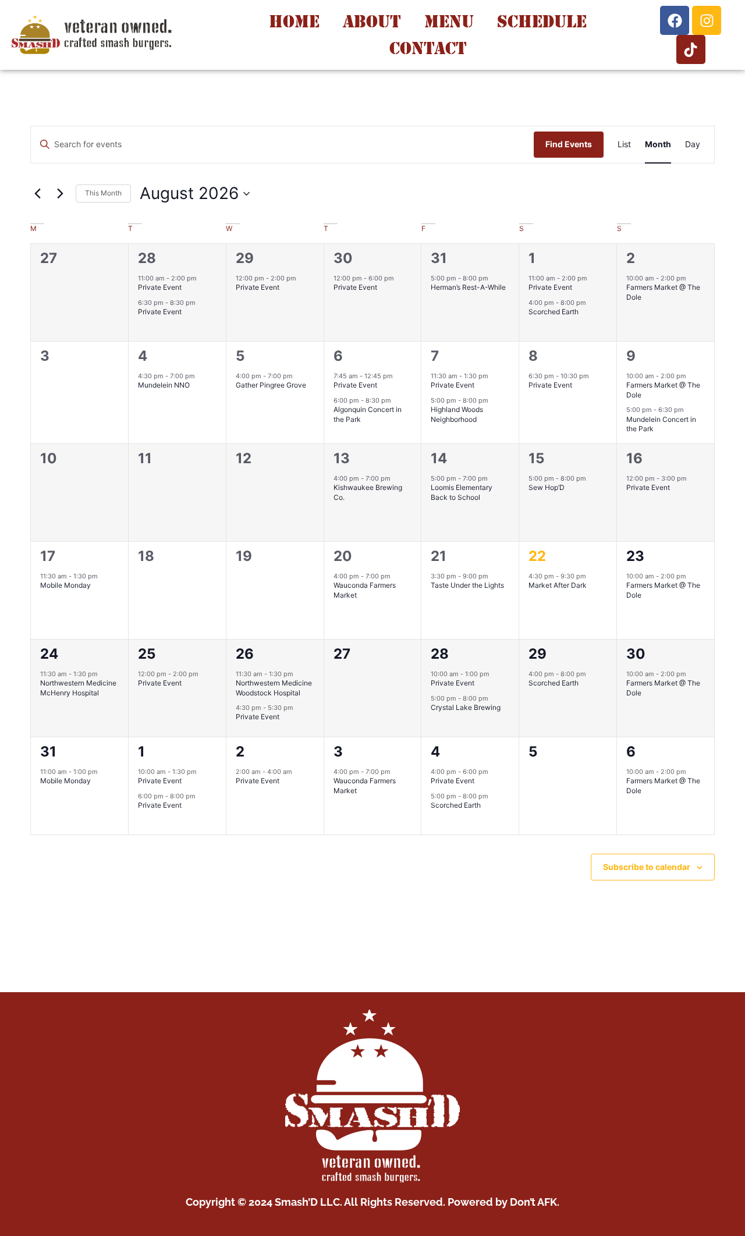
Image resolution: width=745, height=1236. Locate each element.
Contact (428, 48)
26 (245, 653)
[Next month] (60, 194)
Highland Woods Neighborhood (457, 414)
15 (536, 458)
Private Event (160, 287)
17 (47, 556)
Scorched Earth (553, 311)
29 (245, 258)
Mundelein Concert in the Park (661, 424)
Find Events (568, 144)
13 (342, 458)
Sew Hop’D (546, 487)
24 (49, 653)
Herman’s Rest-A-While (468, 287)
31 (439, 258)
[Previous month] (37, 194)
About (372, 21)
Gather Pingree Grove (271, 385)
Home (294, 21)
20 (343, 556)
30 (343, 258)
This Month (103, 193)
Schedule (542, 21)
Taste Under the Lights (467, 585)
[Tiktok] (690, 49)
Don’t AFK (533, 1202)
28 (147, 258)
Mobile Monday (65, 585)
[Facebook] (674, 20)
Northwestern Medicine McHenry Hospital (78, 688)
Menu (449, 21)
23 (635, 556)
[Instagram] (706, 20)
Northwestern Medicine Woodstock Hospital (274, 688)
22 (537, 556)
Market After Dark (557, 585)
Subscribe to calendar (646, 867)
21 (438, 556)
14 (439, 458)
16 (634, 458)
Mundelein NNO (164, 385)
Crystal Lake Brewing (466, 707)
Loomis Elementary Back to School (461, 492)
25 (146, 653)
